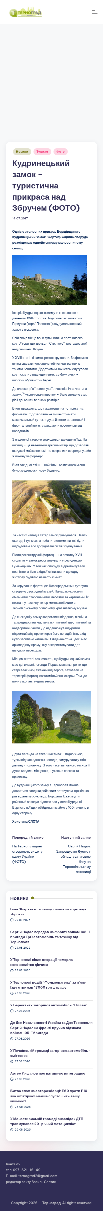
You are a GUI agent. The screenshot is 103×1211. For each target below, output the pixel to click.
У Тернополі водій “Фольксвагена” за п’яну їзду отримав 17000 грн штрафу (48, 985)
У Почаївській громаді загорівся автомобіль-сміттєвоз (50, 1053)
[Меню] (94, 11)
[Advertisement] (51, 77)
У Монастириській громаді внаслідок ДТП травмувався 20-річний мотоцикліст (46, 1121)
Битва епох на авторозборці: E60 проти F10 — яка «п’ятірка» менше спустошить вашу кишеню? (50, 1096)
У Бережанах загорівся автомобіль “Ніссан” (49, 1005)
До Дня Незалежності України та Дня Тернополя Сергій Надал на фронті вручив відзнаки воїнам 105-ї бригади (51, 1027)
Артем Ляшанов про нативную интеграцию (47, 1073)
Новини (22, 151)
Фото (60, 151)
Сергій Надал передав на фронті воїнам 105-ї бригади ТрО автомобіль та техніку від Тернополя (50, 937)
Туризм (42, 151)
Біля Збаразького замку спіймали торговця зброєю (48, 911)
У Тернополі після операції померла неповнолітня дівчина (41, 962)
